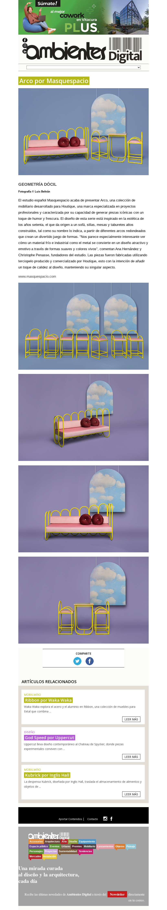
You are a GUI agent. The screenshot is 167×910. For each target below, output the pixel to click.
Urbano (66, 846)
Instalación (49, 856)
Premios (77, 846)
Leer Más (131, 719)
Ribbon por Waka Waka (48, 700)
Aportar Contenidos (70, 819)
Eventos (54, 846)
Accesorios (36, 841)
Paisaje (130, 846)
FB (90, 661)
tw (105, 819)
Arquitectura (52, 841)
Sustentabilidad (68, 851)
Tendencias (85, 851)
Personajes (36, 851)
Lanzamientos (105, 846)
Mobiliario (89, 846)
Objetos (119, 846)
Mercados (35, 856)
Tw (77, 661)
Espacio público (39, 846)
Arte (64, 841)
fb (111, 819)
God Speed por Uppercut (49, 737)
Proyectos (51, 851)
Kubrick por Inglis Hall (47, 775)
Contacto (92, 819)
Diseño (73, 841)
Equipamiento (87, 841)
